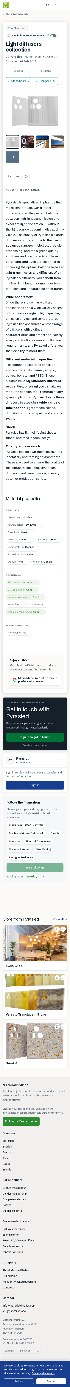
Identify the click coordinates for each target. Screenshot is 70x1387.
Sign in (35, 785)
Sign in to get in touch (35, 737)
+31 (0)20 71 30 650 (14, 1311)
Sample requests (13, 1246)
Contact (8, 1287)
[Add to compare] (63, 929)
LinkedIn (9, 1350)
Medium (21, 546)
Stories (7, 1146)
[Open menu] (64, 5)
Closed (18, 532)
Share (47, 71)
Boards (7, 1205)
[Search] (47, 5)
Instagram (25, 1350)
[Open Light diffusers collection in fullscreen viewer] (35, 111)
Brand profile (11, 1234)
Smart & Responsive (38, 841)
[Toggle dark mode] (55, 5)
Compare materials (14, 1199)
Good (20, 582)
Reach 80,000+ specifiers (18, 1240)
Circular (56, 833)
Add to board (19, 81)
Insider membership (15, 1193)
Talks (6, 1158)
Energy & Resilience (21, 857)
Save (20, 71)
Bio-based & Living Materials (26, 833)
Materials (8, 1140)
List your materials (14, 1229)
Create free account (15, 1188)
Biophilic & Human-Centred (29, 35)
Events (7, 1152)
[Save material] (57, 929)
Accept (51, 1381)
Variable (20, 517)
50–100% (22, 524)
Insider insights (12, 1210)
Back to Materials (17, 14)
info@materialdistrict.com (19, 1305)
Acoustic (14, 841)
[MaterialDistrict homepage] (14, 5)
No (17, 632)
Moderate (20, 554)
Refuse (19, 1381)
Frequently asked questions (19, 1281)
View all (60, 919)
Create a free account (35, 745)
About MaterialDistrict (17, 1270)
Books (6, 1164)
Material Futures (19, 849)
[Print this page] (26, 176)
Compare (45, 81)
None (16, 561)
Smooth (18, 539)
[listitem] (12, 142)
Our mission (10, 1276)
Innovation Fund (13, 1252)
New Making (43, 849)
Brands (7, 1169)
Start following (35, 867)
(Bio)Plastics (16, 28)
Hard (47, 539)
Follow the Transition (21, 1121)
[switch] (51, 36)
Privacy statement (43, 1373)
